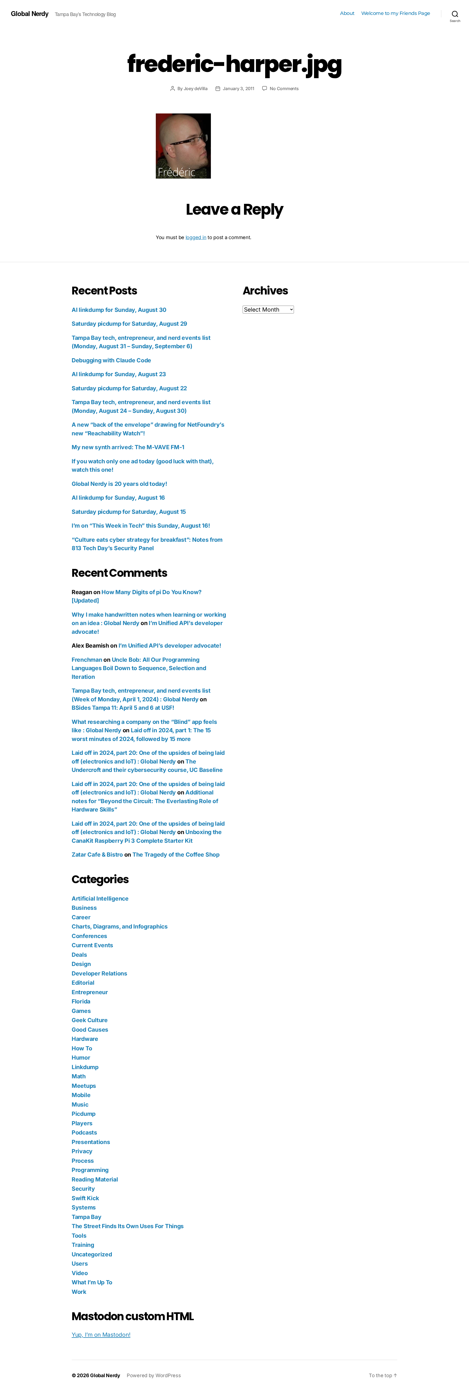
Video (80, 1273)
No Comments (284, 88)
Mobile (81, 1095)
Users (80, 1263)
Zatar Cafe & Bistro (97, 854)
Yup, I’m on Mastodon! (101, 1334)
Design (81, 964)
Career (81, 917)
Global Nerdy (29, 13)
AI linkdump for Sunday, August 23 (119, 374)
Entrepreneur (90, 992)
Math (79, 1076)
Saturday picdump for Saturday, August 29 (129, 323)
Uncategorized (92, 1254)
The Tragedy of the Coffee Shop (176, 854)
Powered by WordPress (154, 1375)
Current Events (92, 945)
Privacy (82, 1151)
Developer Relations (99, 973)
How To (82, 1048)
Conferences (89, 936)
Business (84, 907)
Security (83, 1188)
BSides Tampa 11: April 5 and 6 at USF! (123, 707)
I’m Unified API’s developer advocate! (170, 645)
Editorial (83, 982)
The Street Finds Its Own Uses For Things (128, 1226)
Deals (79, 954)
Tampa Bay (87, 1216)
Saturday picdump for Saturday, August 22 (129, 388)
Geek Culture (90, 1020)
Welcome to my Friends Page (395, 13)
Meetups (84, 1085)
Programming (90, 1170)
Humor (81, 1057)
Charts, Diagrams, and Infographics (120, 926)
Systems (84, 1207)
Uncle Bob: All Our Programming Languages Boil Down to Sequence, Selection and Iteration (139, 668)
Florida (81, 1001)
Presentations (91, 1142)
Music (80, 1104)
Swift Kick (85, 1198)
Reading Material (95, 1179)
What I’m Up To (92, 1282)
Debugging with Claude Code (111, 360)
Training (83, 1244)
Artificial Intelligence (100, 898)
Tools (79, 1235)
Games (81, 1010)
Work (79, 1291)
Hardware (85, 1038)
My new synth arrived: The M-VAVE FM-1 (128, 447)
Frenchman (87, 659)
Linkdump (85, 1067)
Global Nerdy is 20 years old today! (119, 483)
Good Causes (90, 1029)
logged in (196, 237)
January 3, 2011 (238, 88)
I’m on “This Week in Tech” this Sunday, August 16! (141, 525)
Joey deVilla (196, 88)
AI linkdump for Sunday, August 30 (119, 309)
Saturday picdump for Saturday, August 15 (129, 511)
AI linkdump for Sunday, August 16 (118, 497)
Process (83, 1160)
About (347, 13)
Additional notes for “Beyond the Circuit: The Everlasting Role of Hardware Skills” (145, 801)
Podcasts (84, 1132)
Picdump (84, 1113)
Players (82, 1123)
